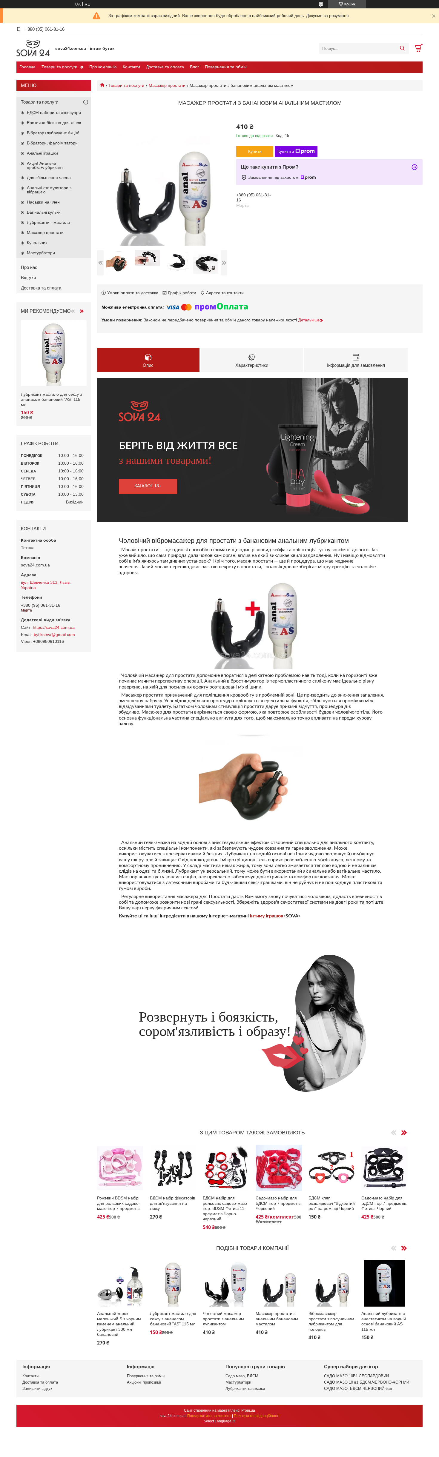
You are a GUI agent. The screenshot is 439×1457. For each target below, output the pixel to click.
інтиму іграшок (266, 916)
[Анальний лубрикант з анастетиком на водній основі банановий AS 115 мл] (384, 1283)
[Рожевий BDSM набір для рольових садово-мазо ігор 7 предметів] (120, 1168)
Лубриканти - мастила (48, 222)
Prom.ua (248, 1410)
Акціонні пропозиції (144, 1382)
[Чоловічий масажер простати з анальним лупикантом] (226, 1283)
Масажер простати (167, 85)
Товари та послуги (59, 66)
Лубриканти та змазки (245, 1388)
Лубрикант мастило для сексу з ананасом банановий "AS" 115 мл (173, 1318)
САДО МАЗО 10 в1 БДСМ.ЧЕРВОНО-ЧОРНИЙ (366, 1382)
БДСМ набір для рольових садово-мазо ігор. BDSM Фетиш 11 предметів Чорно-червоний (225, 1208)
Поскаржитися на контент (209, 1416)
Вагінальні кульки (44, 212)
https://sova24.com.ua (54, 627)
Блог (194, 66)
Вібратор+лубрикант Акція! (53, 132)
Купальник (37, 242)
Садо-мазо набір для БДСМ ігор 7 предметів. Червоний (279, 1203)
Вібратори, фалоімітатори (52, 143)
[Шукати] (402, 48)
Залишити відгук (37, 1388)
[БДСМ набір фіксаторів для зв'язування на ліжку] (173, 1168)
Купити (255, 151)
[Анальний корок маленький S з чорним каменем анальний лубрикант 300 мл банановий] (120, 1283)
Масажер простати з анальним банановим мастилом (277, 1318)
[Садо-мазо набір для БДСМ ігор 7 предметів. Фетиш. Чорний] (384, 1168)
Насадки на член (43, 202)
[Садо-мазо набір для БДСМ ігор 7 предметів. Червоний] (279, 1168)
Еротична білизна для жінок (54, 122)
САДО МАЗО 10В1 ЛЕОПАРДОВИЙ (356, 1376)
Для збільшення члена (49, 177)
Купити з (285, 151)
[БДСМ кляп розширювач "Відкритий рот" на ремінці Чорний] (331, 1168)
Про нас (29, 267)
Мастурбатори (41, 252)
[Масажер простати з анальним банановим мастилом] (279, 1283)
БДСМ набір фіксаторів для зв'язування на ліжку (172, 1203)
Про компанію (103, 66)
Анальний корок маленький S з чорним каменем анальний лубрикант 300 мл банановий (119, 1324)
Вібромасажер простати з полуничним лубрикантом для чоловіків (331, 1321)
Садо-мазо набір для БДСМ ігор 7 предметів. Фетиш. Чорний (384, 1203)
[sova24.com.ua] (34, 48)
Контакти (131, 66)
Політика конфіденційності (257, 1416)
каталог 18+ (147, 486)
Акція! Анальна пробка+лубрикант (45, 165)
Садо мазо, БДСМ (241, 1376)
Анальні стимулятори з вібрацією (49, 189)
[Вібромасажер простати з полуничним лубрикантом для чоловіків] (331, 1283)
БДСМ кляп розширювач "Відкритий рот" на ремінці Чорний (331, 1203)
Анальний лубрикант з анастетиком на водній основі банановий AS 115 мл (383, 1321)
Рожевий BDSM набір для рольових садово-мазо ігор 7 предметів (118, 1203)
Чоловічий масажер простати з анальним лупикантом (223, 1318)
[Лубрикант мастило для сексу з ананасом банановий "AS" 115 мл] (173, 1283)
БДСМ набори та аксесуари (54, 112)
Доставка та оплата (165, 66)
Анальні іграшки (42, 153)
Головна (27, 66)
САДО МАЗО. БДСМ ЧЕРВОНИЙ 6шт (358, 1388)
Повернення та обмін (226, 66)
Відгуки (28, 277)
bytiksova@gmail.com (54, 634)
